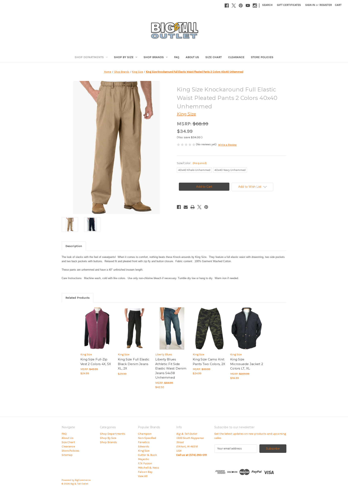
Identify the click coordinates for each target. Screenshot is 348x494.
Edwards (143, 446)
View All (142, 476)
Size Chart (213, 57)
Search (267, 5)
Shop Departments (89, 57)
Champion (145, 433)
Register (325, 5)
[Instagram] (255, 5)
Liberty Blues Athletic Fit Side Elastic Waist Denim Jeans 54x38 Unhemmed (170, 368)
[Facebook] (227, 5)
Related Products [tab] (77, 297)
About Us (192, 57)
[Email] (186, 207)
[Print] (193, 207)
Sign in (310, 5)
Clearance (236, 57)
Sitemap (67, 455)
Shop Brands (154, 57)
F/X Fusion (145, 463)
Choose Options (97, 332)
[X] (234, 5)
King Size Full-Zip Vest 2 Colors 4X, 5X (95, 361)
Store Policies (262, 57)
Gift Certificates (289, 5)
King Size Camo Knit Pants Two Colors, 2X (209, 361)
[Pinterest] (241, 5)
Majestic (143, 459)
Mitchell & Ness (148, 467)
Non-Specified (147, 438)
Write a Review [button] (227, 145)
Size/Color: (192, 163)
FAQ (176, 57)
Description (73, 246)
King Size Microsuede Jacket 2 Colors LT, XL (246, 363)
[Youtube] (248, 5)
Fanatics (144, 442)
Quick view (93, 325)
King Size (143, 450)
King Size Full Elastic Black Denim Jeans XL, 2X (134, 363)
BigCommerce (83, 480)
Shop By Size (124, 57)
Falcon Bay (145, 472)
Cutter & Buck (147, 455)
